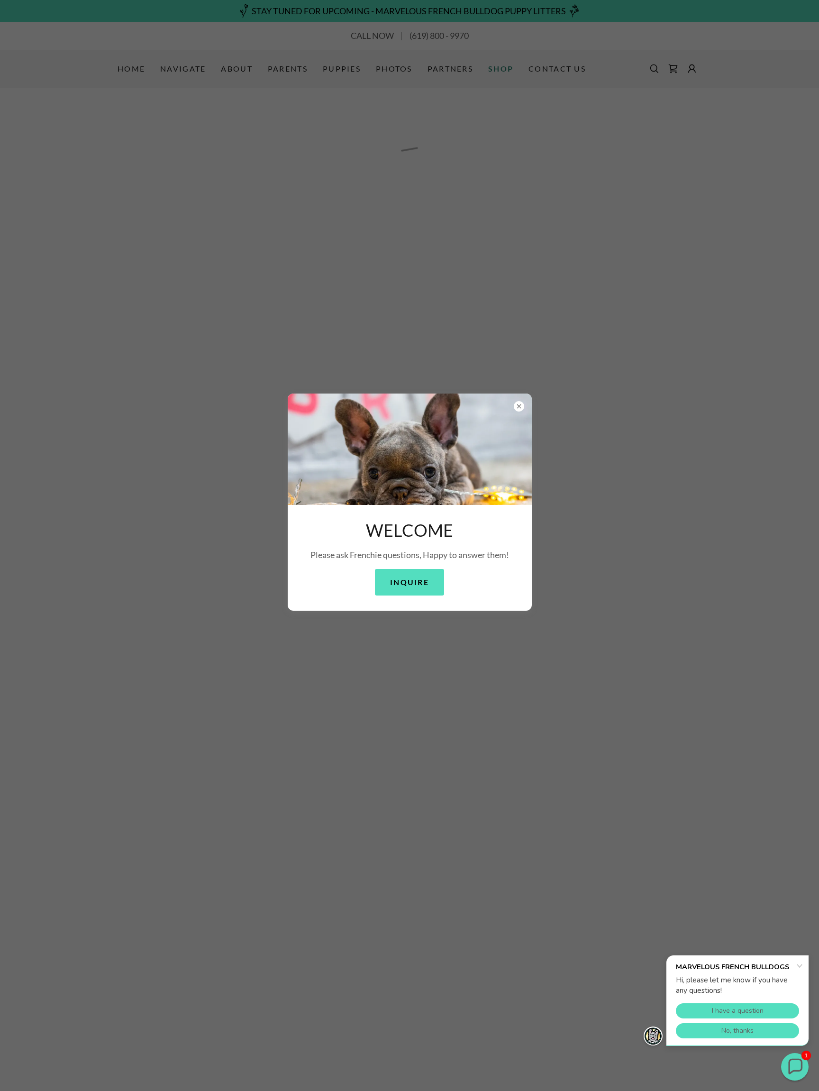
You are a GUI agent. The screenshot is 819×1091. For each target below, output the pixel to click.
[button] (795, 1067)
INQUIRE (409, 582)
